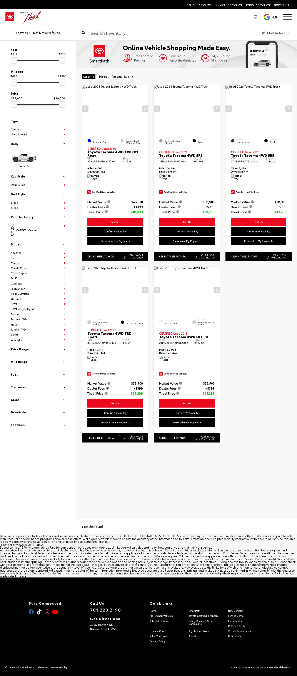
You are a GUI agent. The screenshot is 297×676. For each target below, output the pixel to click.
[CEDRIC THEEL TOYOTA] (31, 17)
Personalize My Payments (115, 241)
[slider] (14, 60)
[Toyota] (9, 16)
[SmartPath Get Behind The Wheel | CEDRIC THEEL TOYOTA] (186, 54)
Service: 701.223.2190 (229, 5)
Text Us (115, 222)
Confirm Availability (115, 231)
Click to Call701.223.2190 (135, 256)
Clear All (88, 76)
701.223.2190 (105, 609)
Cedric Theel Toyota (100, 256)
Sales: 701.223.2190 (199, 5)
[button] (145, 108)
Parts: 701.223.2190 (258, 5)
